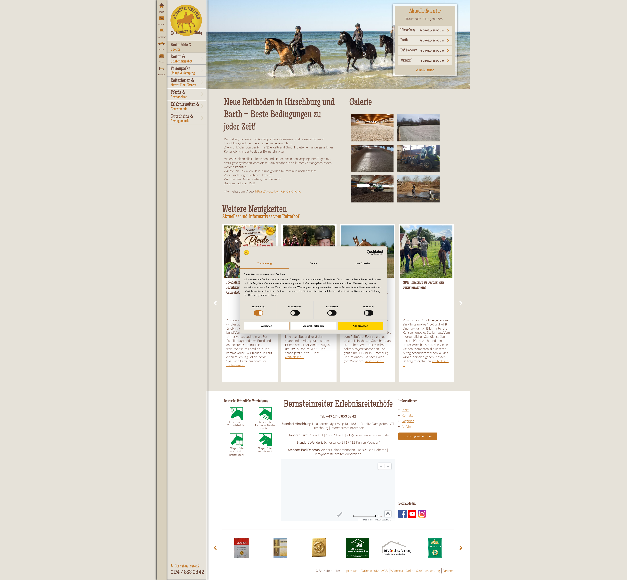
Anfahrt (162, 49)
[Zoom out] (381, 466)
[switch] (295, 313)
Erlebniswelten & (185, 106)
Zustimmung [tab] (264, 263)
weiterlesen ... (235, 365)
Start (161, 11)
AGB (384, 571)
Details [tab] (314, 263)
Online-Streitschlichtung (423, 571)
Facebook (402, 514)
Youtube (412, 514)
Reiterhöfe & (181, 47)
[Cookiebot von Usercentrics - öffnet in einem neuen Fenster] (369, 252)
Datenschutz (370, 571)
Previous (215, 303)
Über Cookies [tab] (362, 263)
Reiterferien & (183, 82)
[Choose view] (388, 513)
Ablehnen (266, 326)
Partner (447, 571)
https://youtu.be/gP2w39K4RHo (278, 191)
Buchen (161, 74)
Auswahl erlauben (313, 326)
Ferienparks (183, 71)
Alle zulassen (360, 326)
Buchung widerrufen (417, 436)
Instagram (422, 514)
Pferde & (179, 94)
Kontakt (162, 24)
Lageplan (161, 36)
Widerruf (396, 571)
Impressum (350, 571)
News (161, 62)
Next (460, 303)
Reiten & (181, 59)
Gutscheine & (182, 118)
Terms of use (367, 520)
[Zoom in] (388, 466)
